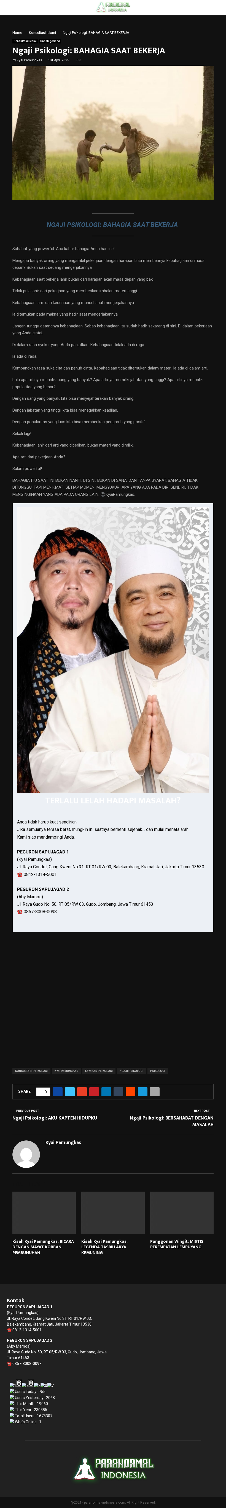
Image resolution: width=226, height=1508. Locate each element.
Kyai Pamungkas (29, 60)
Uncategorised (50, 41)
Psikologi (157, 1070)
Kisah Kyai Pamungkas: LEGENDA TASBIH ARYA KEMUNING (104, 1247)
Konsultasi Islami (25, 41)
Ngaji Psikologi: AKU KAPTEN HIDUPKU (54, 1118)
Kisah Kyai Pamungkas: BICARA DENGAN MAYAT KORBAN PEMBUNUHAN (43, 1247)
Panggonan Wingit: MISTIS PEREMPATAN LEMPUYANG (176, 1244)
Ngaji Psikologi (131, 1070)
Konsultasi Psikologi (31, 1070)
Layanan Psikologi (99, 1070)
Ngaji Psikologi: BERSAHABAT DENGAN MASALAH (172, 1121)
